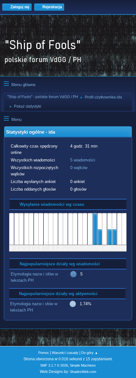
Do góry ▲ (89, 353)
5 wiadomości (82, 160)
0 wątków (78, 167)
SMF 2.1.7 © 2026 (54, 365)
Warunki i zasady (65, 353)
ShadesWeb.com (83, 372)
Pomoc (43, 353)
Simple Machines (83, 365)
